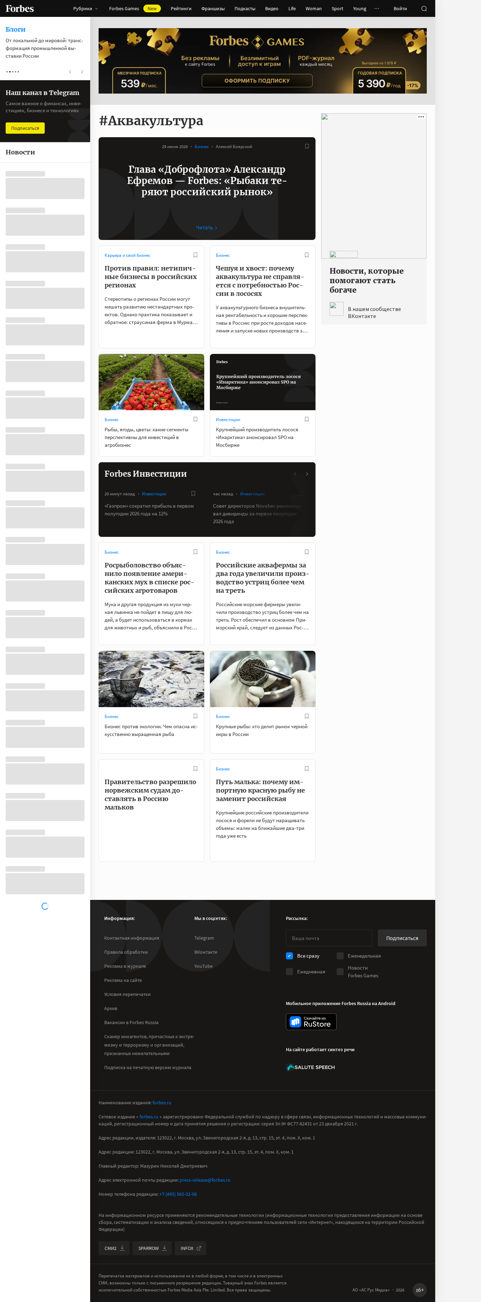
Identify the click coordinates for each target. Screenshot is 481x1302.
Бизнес (202, 147)
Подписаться (402, 937)
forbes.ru (161, 1102)
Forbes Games (133, 8)
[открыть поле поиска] (424, 8)
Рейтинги (181, 8)
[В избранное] (307, 146)
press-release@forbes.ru (205, 1180)
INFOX (187, 1248)
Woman (314, 8)
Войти (400, 8)
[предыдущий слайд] (295, 473)
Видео (272, 8)
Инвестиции (228, 420)
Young (359, 8)
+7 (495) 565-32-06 (178, 1194)
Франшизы (213, 8)
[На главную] (20, 8)
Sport (337, 8)
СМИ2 (111, 1248)
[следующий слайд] (306, 473)
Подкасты (245, 8)
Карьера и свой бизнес (127, 255)
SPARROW (148, 1248)
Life (292, 8)
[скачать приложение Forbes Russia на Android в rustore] (311, 1021)
